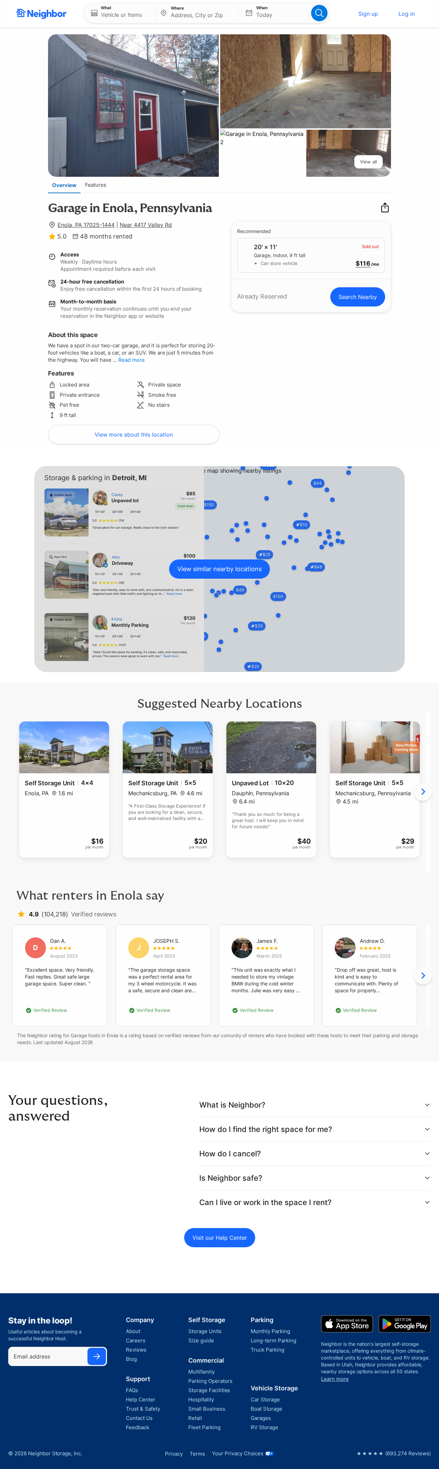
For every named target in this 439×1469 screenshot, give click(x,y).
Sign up (368, 13)
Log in (407, 13)
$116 (363, 263)
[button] (120, 13)
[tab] (64, 185)
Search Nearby (358, 296)
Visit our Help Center (219, 1237)
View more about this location (134, 434)
